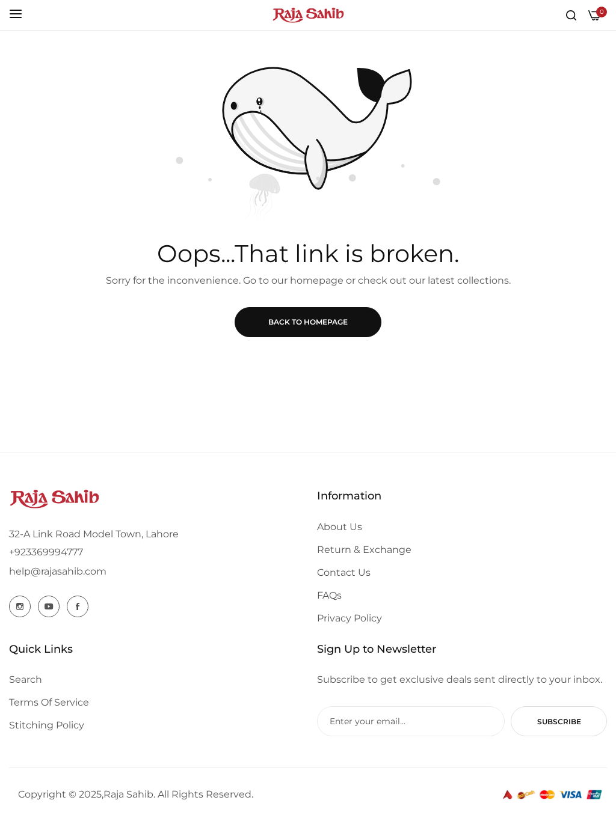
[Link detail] (20, 606)
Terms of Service (49, 702)
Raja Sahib (128, 794)
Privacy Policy (349, 618)
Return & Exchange (364, 549)
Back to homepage (308, 321)
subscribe (559, 721)
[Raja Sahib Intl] (308, 15)
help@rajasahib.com (57, 571)
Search (25, 679)
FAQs (329, 595)
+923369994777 (46, 552)
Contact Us (344, 572)
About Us (339, 527)
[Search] (571, 15)
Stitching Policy (46, 725)
